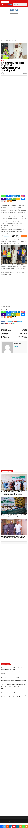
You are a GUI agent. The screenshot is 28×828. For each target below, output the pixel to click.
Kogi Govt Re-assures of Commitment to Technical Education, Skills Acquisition (13, 536)
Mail (14, 323)
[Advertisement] (14, 28)
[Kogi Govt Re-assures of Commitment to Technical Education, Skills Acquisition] (14, 527)
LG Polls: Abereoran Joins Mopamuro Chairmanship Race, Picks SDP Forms (22, 333)
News (5, 40)
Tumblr (4, 323)
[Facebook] (8, 196)
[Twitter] (13, 196)
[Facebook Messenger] (23, 199)
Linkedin (19, 321)
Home (2, 40)
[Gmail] (3, 201)
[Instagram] (23, 196)
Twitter (9, 321)
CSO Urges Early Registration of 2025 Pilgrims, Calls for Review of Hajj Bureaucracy (6, 333)
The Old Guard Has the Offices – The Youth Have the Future (14, 684)
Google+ (14, 321)
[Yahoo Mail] (3, 199)
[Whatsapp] (3, 196)
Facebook (4, 321)
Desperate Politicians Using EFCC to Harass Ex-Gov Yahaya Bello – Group (14, 515)
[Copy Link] (18, 199)
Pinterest (9, 323)
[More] (9, 201)
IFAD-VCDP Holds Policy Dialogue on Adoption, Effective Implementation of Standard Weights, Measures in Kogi (12, 493)
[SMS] (13, 199)
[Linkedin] (18, 196)
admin (7, 72)
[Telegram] (8, 199)
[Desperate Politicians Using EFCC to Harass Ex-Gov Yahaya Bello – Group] (14, 505)
